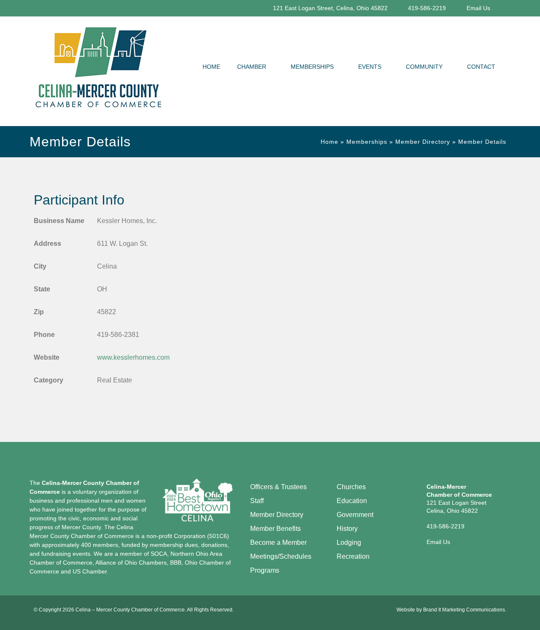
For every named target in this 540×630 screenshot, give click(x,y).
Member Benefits (275, 528)
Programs (264, 570)
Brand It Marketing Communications (464, 610)
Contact (481, 66)
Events (369, 66)
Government (355, 514)
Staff (257, 500)
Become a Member (278, 542)
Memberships (312, 66)
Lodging (349, 542)
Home (211, 66)
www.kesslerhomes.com (133, 357)
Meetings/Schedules (280, 556)
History (347, 528)
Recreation (353, 556)
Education (352, 500)
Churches (351, 486)
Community (424, 66)
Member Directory (422, 141)
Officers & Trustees (278, 486)
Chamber (251, 66)
